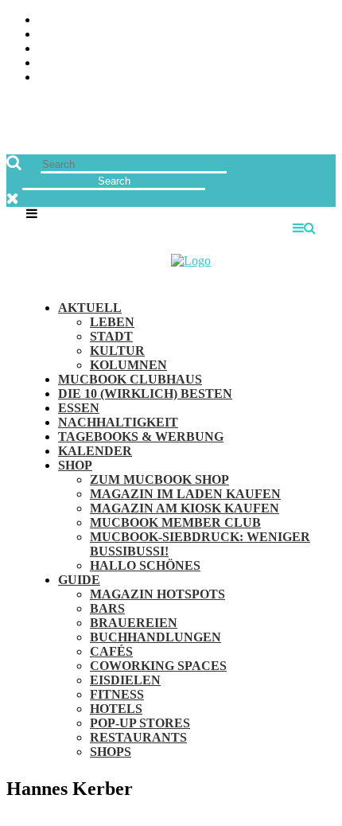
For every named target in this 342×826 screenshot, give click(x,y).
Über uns (308, 20)
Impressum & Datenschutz (252, 78)
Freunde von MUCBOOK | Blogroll (228, 49)
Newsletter (297, 63)
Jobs (322, 35)
